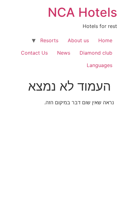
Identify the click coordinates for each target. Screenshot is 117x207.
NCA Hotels (82, 12)
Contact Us (34, 53)
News (63, 53)
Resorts (49, 40)
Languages (99, 65)
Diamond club (96, 53)
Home (105, 40)
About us (78, 40)
